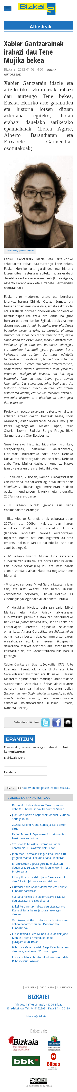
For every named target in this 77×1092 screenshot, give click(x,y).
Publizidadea (64, 987)
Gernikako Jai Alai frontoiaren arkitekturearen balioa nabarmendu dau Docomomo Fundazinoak (40, 924)
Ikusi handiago (13, 251)
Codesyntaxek (33, 1086)
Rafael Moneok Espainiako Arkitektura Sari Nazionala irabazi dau (39, 836)
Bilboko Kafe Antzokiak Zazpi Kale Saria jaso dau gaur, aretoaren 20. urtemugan (40, 949)
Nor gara (30, 987)
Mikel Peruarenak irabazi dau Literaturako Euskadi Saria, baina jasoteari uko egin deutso (38, 910)
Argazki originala (27, 251)
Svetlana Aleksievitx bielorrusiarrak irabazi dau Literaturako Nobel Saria (38, 898)
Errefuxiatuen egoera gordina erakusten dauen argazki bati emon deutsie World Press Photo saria (41, 867)
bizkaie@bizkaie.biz (38, 1016)
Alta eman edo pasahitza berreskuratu (46, 788)
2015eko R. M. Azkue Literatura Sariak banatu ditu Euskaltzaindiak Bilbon (36, 846)
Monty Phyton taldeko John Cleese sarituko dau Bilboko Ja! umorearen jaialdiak (39, 879)
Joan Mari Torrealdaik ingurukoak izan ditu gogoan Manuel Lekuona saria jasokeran (39, 856)
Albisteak (41, 26)
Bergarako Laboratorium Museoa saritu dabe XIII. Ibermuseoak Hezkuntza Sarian (38, 807)
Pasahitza (10, 772)
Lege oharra (46, 987)
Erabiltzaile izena (14, 757)
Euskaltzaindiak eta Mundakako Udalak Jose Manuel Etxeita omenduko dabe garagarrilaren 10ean (40, 938)
